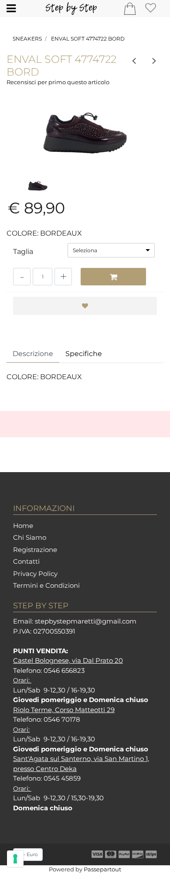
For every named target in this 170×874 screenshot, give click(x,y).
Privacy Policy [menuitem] (35, 573)
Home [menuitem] (23, 525)
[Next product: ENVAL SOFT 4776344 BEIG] (153, 61)
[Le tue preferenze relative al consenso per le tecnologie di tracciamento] (15, 858)
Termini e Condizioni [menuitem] (46, 585)
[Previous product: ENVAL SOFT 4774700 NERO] (134, 61)
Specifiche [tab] (83, 354)
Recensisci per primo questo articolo (58, 82)
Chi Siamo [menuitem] (29, 537)
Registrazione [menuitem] (35, 549)
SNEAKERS (27, 38)
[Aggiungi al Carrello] (113, 276)
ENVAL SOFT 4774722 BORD (88, 38)
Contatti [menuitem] (26, 561)
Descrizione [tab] (33, 354)
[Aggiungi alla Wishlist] (85, 306)
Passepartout (102, 869)
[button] (85, 133)
